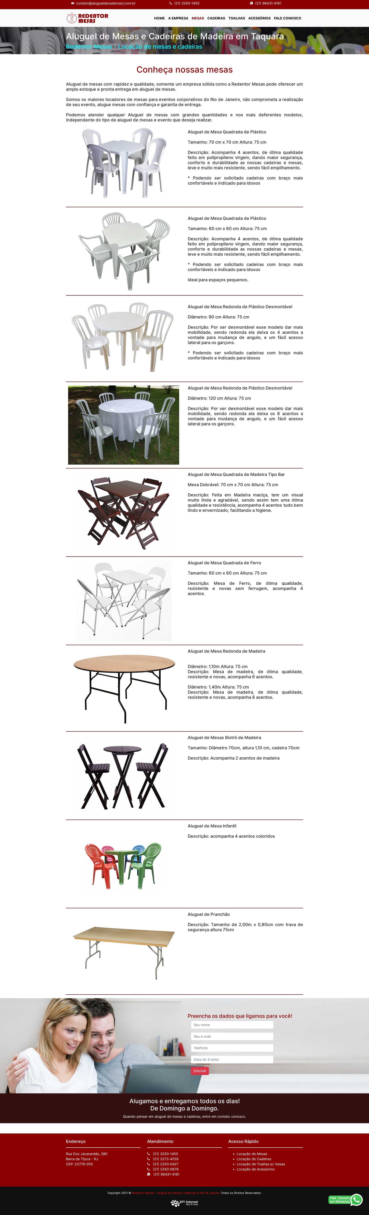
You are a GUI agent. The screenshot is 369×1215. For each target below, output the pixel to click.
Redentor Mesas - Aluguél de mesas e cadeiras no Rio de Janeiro (175, 1193)
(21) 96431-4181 (268, 3)
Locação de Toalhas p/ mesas (261, 1164)
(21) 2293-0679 (165, 1169)
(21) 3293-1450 (186, 3)
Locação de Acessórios (256, 1169)
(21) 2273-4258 (165, 1159)
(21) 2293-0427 (165, 1164)
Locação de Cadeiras (254, 1159)
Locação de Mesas (252, 1154)
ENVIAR (200, 1071)
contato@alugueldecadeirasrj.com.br (106, 3)
